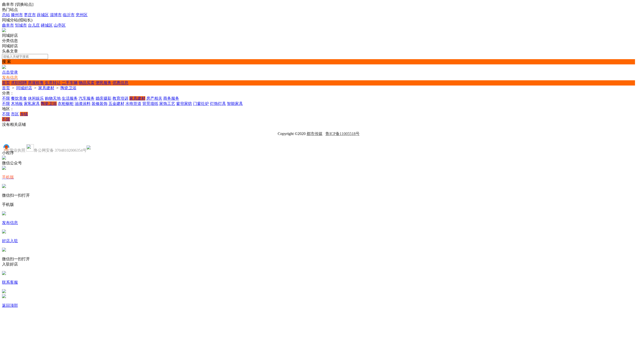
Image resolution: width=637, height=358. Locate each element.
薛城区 (43, 15)
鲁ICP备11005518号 (342, 134)
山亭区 (60, 25)
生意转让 (53, 83)
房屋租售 (36, 83)
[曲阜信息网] (4, 31)
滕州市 (17, 15)
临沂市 (69, 15)
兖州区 (82, 15)
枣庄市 (30, 15)
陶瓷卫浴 (68, 88)
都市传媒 (314, 134)
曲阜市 (8, 25)
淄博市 (56, 15)
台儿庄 (34, 25)
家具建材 (46, 88)
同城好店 (24, 88)
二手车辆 (70, 83)
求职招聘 (19, 83)
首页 (6, 83)
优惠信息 (120, 83)
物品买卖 (87, 83)
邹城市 (21, 25)
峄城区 (47, 25)
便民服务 (103, 83)
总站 (6, 15)
